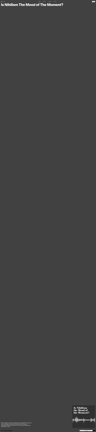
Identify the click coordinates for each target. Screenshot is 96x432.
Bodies (44, 1)
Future (49, 1)
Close (94, 1)
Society (55, 1)
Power (39, 1)
